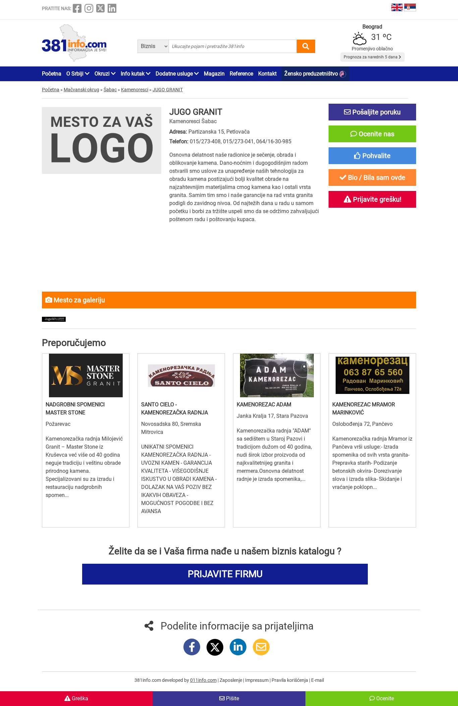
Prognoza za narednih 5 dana (371, 57)
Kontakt (267, 73)
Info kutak (133, 73)
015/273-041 (238, 141)
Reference (241, 73)
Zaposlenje (231, 680)
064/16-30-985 (273, 141)
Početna (51, 73)
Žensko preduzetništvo (311, 73)
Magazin (214, 73)
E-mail (317, 680)
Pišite (232, 698)
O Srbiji (75, 73)
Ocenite (384, 698)
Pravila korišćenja (290, 680)
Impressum (257, 680)
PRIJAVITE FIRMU (225, 573)
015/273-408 (205, 141)
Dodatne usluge (175, 73)
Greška (79, 698)
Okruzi (103, 73)
